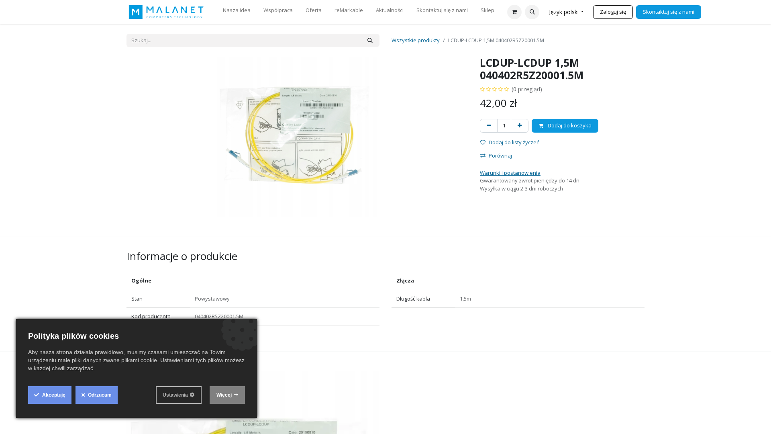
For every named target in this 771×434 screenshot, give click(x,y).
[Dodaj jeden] (519, 126)
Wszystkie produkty (416, 40)
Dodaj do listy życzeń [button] (514, 142)
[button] (532, 12)
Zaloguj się (613, 11)
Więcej (224, 395)
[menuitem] (237, 12)
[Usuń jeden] (489, 126)
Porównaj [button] (500, 155)
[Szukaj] (370, 40)
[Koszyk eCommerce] (514, 12)
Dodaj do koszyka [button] (569, 125)
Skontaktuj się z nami (668, 11)
